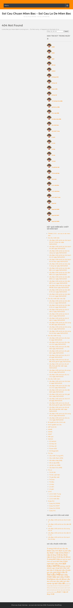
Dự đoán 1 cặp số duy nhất (58, 554)
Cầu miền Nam (55, 125)
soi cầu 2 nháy (53, 570)
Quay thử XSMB (55, 209)
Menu (7, 5)
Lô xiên (53, 143)
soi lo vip (60, 587)
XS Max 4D (54, 83)
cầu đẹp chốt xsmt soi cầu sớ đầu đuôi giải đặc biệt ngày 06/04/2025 (59, 366)
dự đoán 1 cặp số (54, 553)
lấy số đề (64, 557)
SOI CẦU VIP (65, 568)
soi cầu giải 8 (52, 572)
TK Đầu (51, 482)
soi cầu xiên (58, 581)
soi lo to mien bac (53, 587)
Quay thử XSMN (55, 221)
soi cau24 (53, 561)
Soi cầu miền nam (54, 379)
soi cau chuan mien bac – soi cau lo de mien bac (36, 13)
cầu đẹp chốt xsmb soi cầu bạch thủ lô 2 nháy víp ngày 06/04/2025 (60, 242)
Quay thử (54, 203)
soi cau (56, 559)
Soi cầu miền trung (54, 335)
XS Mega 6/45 (55, 77)
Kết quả (53, 65)
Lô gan (53, 137)
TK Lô (50, 470)
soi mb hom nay (58, 590)
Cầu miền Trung (56, 131)
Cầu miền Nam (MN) (56, 458)
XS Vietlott (52, 441)
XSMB (53, 47)
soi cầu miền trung (58, 578)
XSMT (53, 59)
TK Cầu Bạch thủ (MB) (57, 101)
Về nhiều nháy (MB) (56, 119)
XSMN (53, 53)
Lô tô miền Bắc (55, 185)
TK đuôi (54, 161)
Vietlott (53, 71)
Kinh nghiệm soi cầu (55, 424)
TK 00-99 (54, 179)
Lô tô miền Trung (56, 197)
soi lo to (63, 585)
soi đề (48, 592)
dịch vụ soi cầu (65, 551)
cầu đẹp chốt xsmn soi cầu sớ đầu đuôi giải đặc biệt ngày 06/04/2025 (59, 409)
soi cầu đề (60, 583)
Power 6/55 (54, 89)
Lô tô (50, 491)
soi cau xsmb (56, 564)
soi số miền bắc (66, 590)
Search (66, 31)
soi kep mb (51, 585)
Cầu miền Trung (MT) (56, 456)
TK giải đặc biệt (55, 167)
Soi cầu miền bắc (54, 238)
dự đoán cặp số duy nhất (57, 556)
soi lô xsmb (51, 590)
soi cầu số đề (58, 579)
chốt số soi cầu (59, 549)
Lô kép (53, 149)
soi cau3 (62, 559)
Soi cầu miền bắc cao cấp (56, 298)
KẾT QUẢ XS (52, 427)
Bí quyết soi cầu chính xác (57, 422)
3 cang (50, 548)
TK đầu (53, 155)
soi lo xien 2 (64, 587)
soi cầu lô (62, 572)
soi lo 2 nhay (58, 585)
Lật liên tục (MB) (55, 107)
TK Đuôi (51, 479)
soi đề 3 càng (53, 592)
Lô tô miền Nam (55, 191)
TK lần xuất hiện (55, 173)
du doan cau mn (57, 549)
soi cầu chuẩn (65, 570)
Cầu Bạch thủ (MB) (55, 467)
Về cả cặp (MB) (55, 113)
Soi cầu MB (54, 574)
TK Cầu (50, 453)
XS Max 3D (54, 95)
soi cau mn (56, 563)
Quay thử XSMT (55, 215)
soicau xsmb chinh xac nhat (58, 567)
